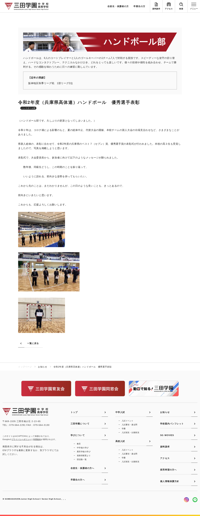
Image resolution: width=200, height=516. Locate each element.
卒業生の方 (139, 6)
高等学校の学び (83, 452)
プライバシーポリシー (21, 439)
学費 (124, 429)
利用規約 (37, 439)
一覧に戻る (33, 343)
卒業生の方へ (78, 479)
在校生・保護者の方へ (82, 468)
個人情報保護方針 (169, 481)
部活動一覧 (82, 459)
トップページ (25, 367)
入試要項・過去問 (129, 425)
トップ (74, 412)
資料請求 (156, 9)
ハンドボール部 (28, 108)
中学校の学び (83, 448)
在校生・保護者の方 (118, 6)
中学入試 (120, 412)
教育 (79, 444)
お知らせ (165, 412)
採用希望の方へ (168, 469)
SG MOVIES (167, 435)
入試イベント (127, 421)
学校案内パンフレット (172, 423)
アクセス (169, 9)
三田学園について (80, 423)
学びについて (78, 435)
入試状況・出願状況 (130, 432)
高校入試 (120, 441)
